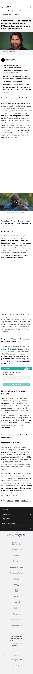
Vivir (9, 10)
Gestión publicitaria (16, 645)
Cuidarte (14, 10)
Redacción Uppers (11, 59)
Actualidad (10, 500)
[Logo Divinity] (16, 561)
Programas (6, 514)
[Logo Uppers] (16, 596)
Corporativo (6, 519)
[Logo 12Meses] (16, 608)
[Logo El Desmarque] (16, 567)
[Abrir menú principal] (30, 7)
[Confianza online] (16, 668)
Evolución (26, 10)
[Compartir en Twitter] (22, 97)
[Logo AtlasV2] (16, 614)
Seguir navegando (8, 523)
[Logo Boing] (16, 579)
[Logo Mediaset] (16, 536)
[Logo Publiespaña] (16, 620)
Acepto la (10, 380)
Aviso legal (16, 634)
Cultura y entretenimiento (11, 14)
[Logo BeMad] (16, 590)
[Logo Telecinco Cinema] (16, 602)
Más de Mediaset (8, 528)
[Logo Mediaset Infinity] (16, 544)
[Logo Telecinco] (16, 549)
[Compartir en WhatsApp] (18, 97)
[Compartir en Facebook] (30, 97)
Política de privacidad (16, 638)
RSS (16, 647)
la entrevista (13, 238)
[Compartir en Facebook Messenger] (26, 97)
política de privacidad (13, 380)
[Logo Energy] (16, 585)
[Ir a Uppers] (6, 7)
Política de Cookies (16, 643)
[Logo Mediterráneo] (16, 625)
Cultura (20, 10)
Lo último (4, 10)
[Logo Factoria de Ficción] (16, 573)
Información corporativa (16, 636)
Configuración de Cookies (16, 640)
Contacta (16, 650)
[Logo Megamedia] (17, 660)
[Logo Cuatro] (16, 555)
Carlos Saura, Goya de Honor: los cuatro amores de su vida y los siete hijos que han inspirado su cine (16, 223)
